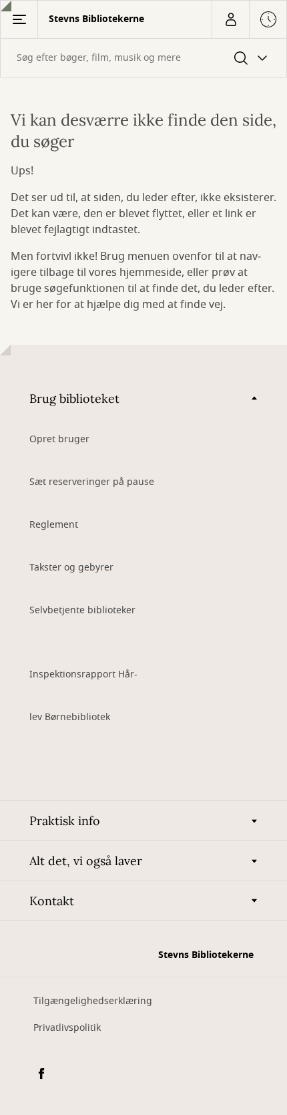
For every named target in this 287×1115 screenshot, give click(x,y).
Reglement (53, 525)
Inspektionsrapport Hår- (83, 674)
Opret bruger (59, 439)
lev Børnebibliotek (69, 717)
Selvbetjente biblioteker (82, 610)
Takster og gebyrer (71, 568)
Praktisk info (64, 820)
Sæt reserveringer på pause (91, 482)
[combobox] (143, 58)
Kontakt (51, 901)
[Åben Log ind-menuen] (230, 19)
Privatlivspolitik (67, 1028)
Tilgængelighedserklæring (92, 1001)
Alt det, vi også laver (85, 860)
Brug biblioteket (74, 398)
